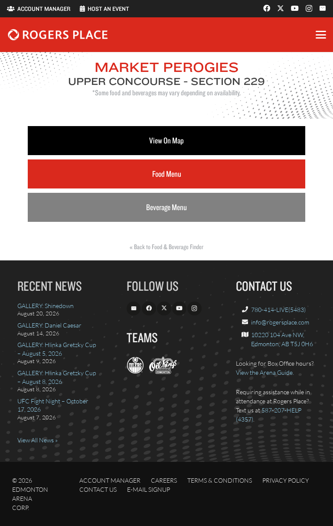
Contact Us (98, 489)
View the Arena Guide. (265, 372)
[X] (280, 8)
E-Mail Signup (148, 489)
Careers (164, 480)
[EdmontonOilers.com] (135, 371)
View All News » (37, 440)
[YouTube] (295, 8)
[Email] (322, 8)
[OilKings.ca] (162, 371)
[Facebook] (266, 8)
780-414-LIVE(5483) (278, 309)
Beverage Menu (166, 207)
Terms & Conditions (219, 480)
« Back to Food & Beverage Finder (166, 247)
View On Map (166, 140)
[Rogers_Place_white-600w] (57, 34)
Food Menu (166, 174)
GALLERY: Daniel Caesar (49, 325)
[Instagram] (309, 9)
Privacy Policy (285, 480)
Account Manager (109, 480)
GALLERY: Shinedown (45, 305)
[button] (321, 34)
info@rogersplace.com (280, 322)
